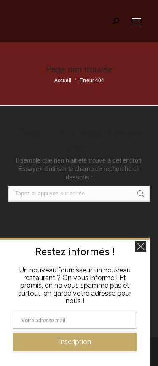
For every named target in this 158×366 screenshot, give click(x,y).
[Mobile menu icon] (136, 21)
